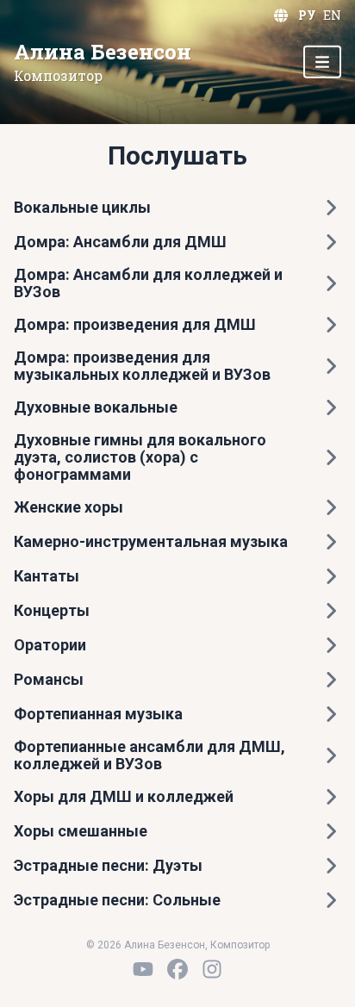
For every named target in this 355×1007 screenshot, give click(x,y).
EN (332, 15)
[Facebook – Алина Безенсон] (177, 969)
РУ (307, 15)
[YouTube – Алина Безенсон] (143, 969)
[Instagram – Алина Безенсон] (212, 969)
